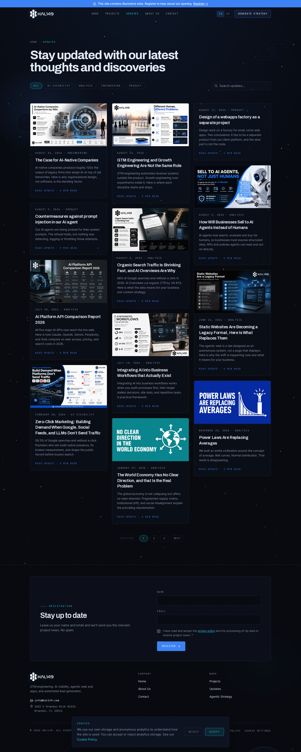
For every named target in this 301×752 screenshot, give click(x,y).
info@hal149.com (47, 700)
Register (169, 646)
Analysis (86, 85)
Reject (194, 731)
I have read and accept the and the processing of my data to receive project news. (210, 633)
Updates (132, 13)
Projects (112, 13)
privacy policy (206, 630)
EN (220, 13)
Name (160, 592)
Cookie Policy (87, 739)
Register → (200, 3)
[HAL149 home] (41, 14)
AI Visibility (59, 85)
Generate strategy (252, 13)
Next (177, 538)
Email (161, 611)
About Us (152, 13)
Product (135, 85)
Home (95, 13)
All (36, 85)
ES (228, 13)
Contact (172, 13)
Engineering (111, 85)
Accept (214, 731)
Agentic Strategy (220, 696)
